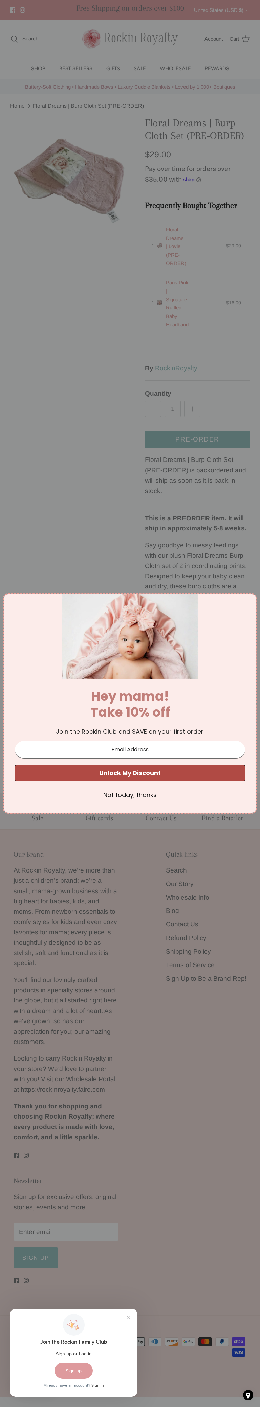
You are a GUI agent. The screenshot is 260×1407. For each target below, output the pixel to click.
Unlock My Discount (130, 773)
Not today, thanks (130, 795)
